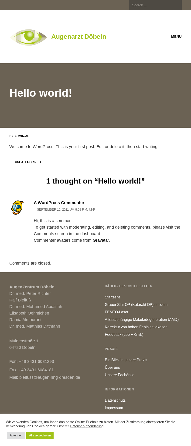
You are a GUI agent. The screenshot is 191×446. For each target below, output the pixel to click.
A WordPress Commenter (59, 202)
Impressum (114, 408)
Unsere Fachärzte (119, 375)
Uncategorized (28, 162)
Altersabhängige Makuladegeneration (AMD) (142, 320)
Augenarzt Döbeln (78, 36)
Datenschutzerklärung (86, 426)
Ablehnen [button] (16, 435)
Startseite (112, 297)
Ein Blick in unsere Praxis (126, 360)
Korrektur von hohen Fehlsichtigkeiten (136, 327)
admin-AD (21, 136)
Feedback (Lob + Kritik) (124, 334)
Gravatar (101, 240)
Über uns (112, 367)
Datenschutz (115, 400)
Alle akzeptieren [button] (40, 435)
